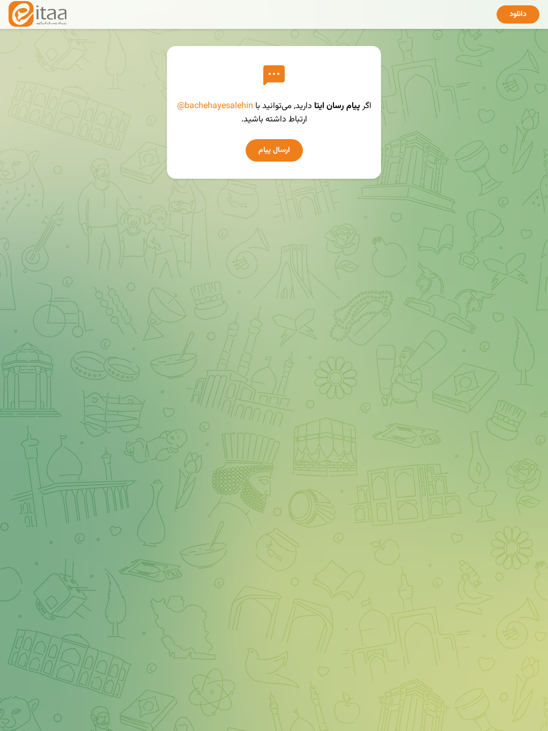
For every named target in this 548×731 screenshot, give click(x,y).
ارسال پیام (274, 150)
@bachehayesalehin (215, 106)
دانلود (518, 14)
